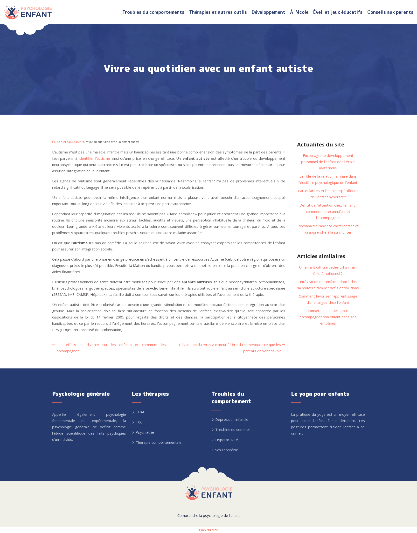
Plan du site (208, 529)
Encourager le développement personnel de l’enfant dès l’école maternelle (328, 161)
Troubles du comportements (153, 12)
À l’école (299, 12)
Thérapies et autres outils (218, 12)
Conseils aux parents (390, 12)
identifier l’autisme (94, 158)
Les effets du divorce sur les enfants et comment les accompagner (111, 347)
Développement (268, 12)
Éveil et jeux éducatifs (337, 12)
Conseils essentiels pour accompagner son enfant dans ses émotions (327, 316)
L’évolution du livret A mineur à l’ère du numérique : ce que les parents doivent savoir (230, 347)
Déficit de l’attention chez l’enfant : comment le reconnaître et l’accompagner (328, 211)
